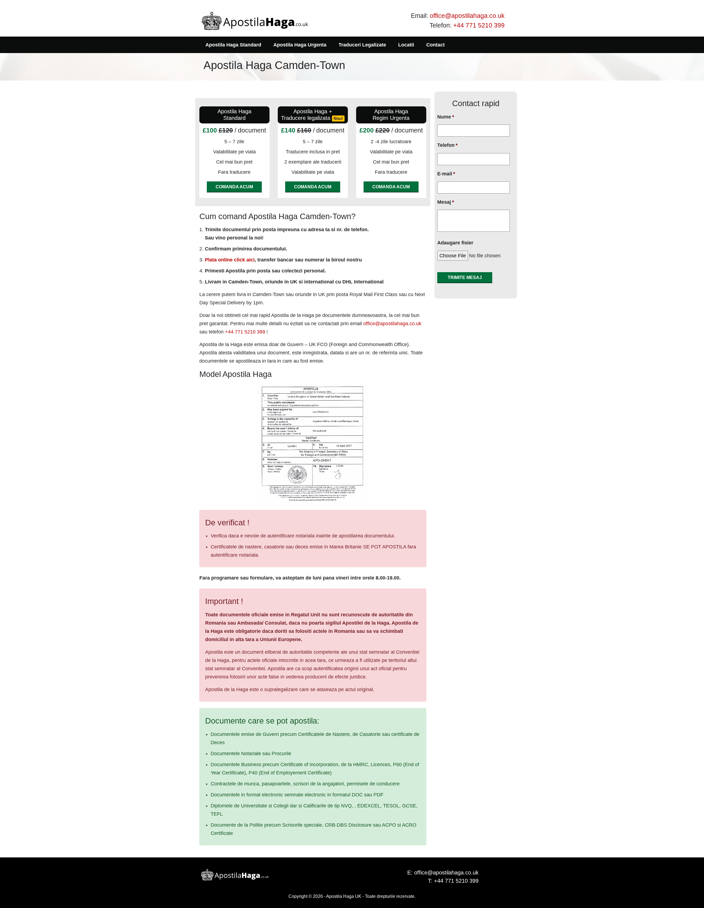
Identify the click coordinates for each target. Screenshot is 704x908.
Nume (445, 117)
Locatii (406, 45)
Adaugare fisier (455, 242)
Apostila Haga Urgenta (299, 45)
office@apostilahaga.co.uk (467, 15)
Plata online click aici (230, 260)
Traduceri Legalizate (362, 45)
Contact (435, 45)
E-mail (446, 173)
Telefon (447, 145)
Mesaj (445, 202)
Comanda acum (234, 186)
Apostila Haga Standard (233, 45)
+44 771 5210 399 (479, 25)
